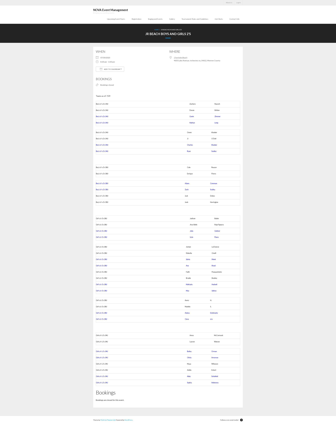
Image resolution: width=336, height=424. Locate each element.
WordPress (128, 420)
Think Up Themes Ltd (107, 420)
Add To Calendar (112, 69)
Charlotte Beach (180, 57)
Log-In (238, 3)
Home (156, 29)
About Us (229, 3)
